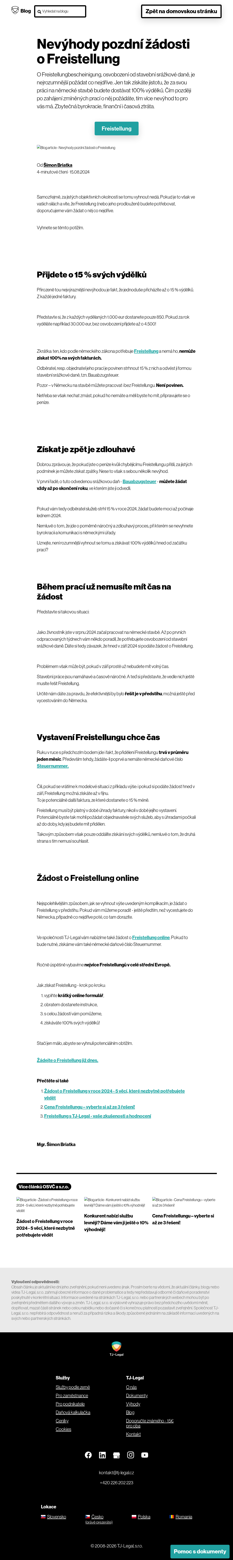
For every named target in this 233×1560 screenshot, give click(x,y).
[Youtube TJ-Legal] (144, 1455)
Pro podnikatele (70, 1403)
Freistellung (117, 128)
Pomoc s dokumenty (200, 1551)
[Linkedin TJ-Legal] (102, 1455)
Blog (130, 1412)
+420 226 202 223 (116, 1482)
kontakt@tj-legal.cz (116, 1472)
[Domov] (116, 1348)
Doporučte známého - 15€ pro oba (150, 1423)
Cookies (63, 1429)
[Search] (39, 12)
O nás (131, 1387)
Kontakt (133, 1434)
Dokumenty (137, 1395)
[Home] (21, 10)
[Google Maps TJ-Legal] (116, 1455)
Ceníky (62, 1420)
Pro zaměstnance (72, 1395)
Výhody (133, 1403)
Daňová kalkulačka (73, 1412)
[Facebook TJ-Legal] (88, 1455)
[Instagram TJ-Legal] (130, 1455)
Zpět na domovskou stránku (181, 11)
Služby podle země (73, 1387)
